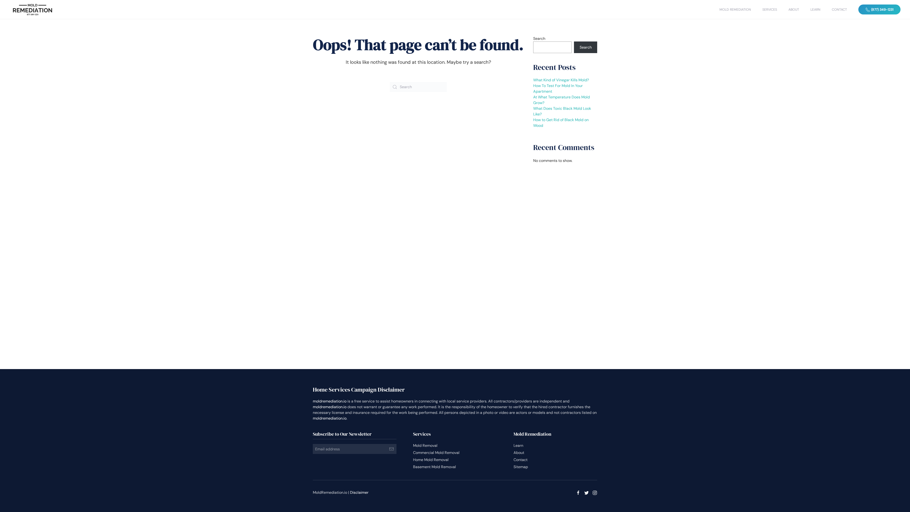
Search (539, 38)
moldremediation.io (329, 401)
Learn (815, 9)
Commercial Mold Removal (436, 452)
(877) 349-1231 (881, 9)
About (793, 9)
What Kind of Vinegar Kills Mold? (561, 80)
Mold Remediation (735, 9)
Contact (839, 9)
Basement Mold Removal (434, 466)
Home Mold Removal (431, 459)
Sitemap (521, 466)
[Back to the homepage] (32, 9)
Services (769, 9)
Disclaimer (359, 492)
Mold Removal (425, 445)
